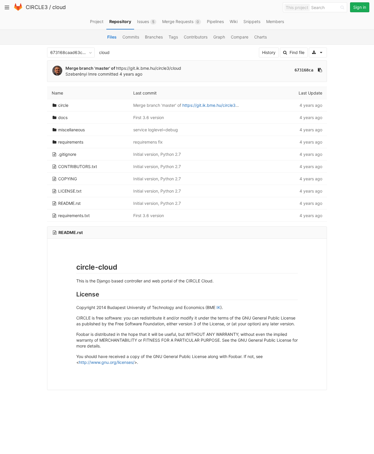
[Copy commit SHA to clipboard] (320, 70)
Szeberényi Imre (81, 73)
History (269, 52)
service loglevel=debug (155, 129)
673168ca (304, 70)
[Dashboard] (18, 9)
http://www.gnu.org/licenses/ (106, 362)
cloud (59, 7)
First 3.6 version (148, 117)
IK (218, 307)
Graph (219, 36)
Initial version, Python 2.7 (157, 154)
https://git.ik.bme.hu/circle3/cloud (148, 68)
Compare (239, 36)
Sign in (359, 7)
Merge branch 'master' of (90, 68)
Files (112, 36)
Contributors (195, 36)
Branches (154, 36)
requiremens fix (148, 141)
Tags (173, 36)
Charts (260, 36)
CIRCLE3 (37, 7)
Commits (130, 36)
